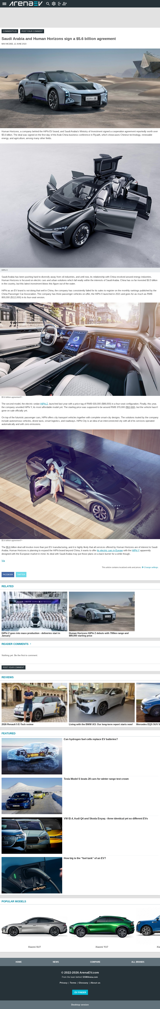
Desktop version (80, 1004)
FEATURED (8, 733)
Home (19, 962)
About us (95, 982)
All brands (137, 962)
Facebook (8, 574)
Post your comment (32, 31)
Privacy (64, 982)
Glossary (83, 982)
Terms (73, 982)
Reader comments (15, 644)
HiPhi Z (44, 403)
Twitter (21, 574)
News (56, 962)
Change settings (151, 567)
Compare (95, 962)
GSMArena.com (90, 977)
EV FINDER (80, 992)
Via (3, 560)
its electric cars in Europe (110, 550)
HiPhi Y (136, 550)
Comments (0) (10, 31)
